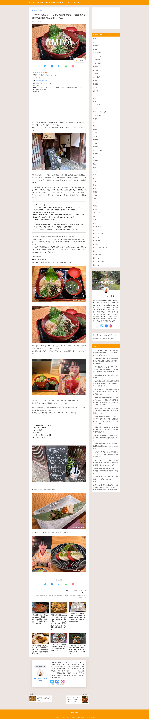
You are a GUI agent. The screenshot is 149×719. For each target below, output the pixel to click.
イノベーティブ (97, 56)
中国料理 (95, 73)
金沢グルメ (83, 597)
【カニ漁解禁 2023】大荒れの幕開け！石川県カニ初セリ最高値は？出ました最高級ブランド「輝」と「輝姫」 (106, 383)
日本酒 (57, 595)
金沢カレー (96, 146)
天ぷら (95, 133)
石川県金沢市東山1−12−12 (41, 80)
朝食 (94, 185)
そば (94, 174)
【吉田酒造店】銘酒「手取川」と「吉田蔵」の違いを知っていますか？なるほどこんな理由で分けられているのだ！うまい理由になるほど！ (105, 420)
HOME (75, 712)
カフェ (95, 195)
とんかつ (95, 94)
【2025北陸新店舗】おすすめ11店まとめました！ (106, 376)
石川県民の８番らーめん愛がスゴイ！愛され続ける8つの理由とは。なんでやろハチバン (105, 479)
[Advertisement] (59, 107)
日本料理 (95, 39)
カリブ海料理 (97, 115)
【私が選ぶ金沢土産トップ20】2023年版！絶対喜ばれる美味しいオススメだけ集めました (106, 446)
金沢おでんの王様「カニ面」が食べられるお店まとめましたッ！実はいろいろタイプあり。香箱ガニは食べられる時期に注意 (105, 487)
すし (94, 42)
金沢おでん (82, 595)
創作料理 (95, 91)
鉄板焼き (95, 153)
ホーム (35, 10)
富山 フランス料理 (98, 233)
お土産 (95, 87)
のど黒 (80, 590)
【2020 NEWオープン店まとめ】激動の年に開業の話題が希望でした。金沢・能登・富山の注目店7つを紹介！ (105, 353)
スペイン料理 (97, 59)
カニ (94, 98)
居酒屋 (40, 10)
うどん (95, 171)
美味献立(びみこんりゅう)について (103, 338)
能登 (62, 595)
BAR (94, 216)
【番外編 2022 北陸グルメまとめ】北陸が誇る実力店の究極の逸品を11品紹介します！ (105, 438)
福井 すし (96, 258)
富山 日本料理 (97, 227)
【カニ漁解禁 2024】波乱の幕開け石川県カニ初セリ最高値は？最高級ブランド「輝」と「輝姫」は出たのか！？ (106, 392)
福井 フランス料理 (98, 261)
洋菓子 (95, 206)
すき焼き (95, 160)
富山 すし (96, 230)
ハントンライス (97, 150)
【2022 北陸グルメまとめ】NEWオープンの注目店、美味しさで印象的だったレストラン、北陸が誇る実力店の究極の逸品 (105, 369)
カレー (95, 178)
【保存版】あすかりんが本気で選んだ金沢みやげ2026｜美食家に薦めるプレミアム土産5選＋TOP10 (105, 411)
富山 (94, 223)
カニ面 (95, 108)
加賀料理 (95, 126)
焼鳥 (94, 167)
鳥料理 (95, 119)
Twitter (52, 684)
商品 (94, 220)
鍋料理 (95, 129)
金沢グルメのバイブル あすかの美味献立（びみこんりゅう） (55, 2)
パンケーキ (96, 213)
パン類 (95, 209)
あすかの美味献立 (42, 595)
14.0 (45, 72)
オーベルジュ (97, 105)
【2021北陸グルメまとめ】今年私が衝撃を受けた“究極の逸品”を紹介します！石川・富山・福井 (105, 361)
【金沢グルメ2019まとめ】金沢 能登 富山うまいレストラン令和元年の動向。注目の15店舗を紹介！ (105, 454)
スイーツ (95, 202)
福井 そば (96, 265)
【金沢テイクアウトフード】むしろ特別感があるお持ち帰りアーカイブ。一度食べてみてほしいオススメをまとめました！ (105, 463)
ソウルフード (97, 143)
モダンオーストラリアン (100, 112)
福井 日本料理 (97, 254)
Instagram (62, 684)
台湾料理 (95, 66)
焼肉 (94, 164)
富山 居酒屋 (96, 240)
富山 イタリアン (98, 237)
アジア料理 (96, 77)
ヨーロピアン (97, 70)
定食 (85, 590)
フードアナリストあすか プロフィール (104, 335)
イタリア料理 (97, 63)
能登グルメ (69, 595)
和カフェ (95, 188)
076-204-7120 (38, 82)
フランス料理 (97, 52)
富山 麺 (95, 244)
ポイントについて (50, 75)
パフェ (95, 199)
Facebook (57, 684)
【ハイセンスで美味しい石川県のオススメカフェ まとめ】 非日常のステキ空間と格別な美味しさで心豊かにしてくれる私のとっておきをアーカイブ (105, 401)
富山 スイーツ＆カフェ (100, 247)
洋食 (94, 101)
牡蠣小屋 (95, 139)
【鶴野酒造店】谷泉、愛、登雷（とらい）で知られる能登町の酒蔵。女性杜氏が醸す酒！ (105, 471)
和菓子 (95, 192)
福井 (94, 251)
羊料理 (95, 80)
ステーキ (95, 157)
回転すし (95, 84)
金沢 (75, 595)
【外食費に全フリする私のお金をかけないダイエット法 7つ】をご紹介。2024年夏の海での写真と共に (105, 429)
